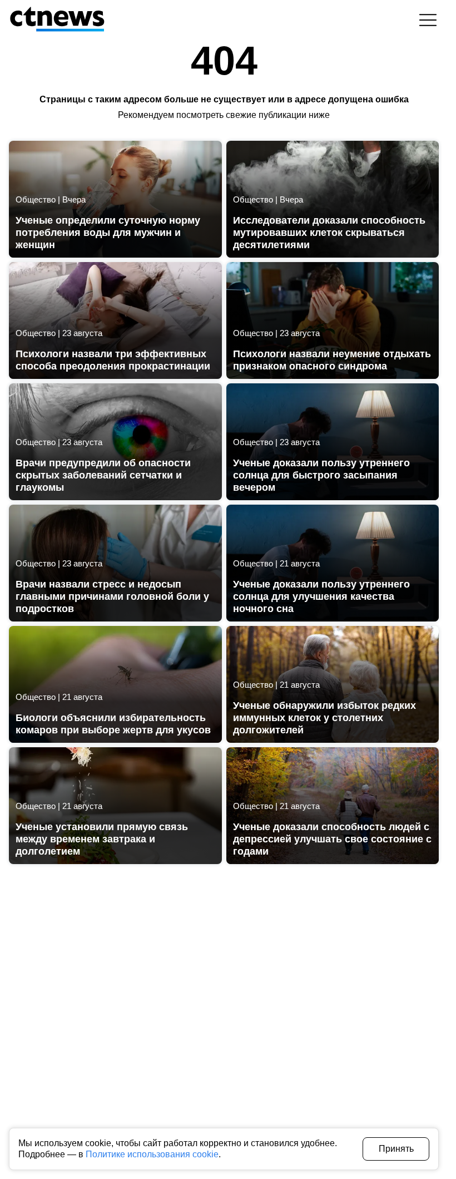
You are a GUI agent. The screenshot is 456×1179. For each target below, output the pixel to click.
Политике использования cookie (152, 1154)
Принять (396, 1148)
